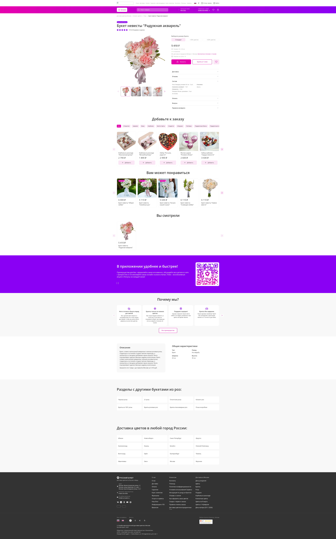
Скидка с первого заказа (177, 502)
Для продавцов (160, 3)
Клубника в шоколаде (203, 496)
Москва (172, 461)
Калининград (122, 446)
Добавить (128, 162)
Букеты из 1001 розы (125, 407)
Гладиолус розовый (178, 87)
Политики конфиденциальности (180, 487)
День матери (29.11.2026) (204, 507)
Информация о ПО (158, 504)
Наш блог (155, 502)
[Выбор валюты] (199, 3)
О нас (137, 3)
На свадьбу (196, 352)
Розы (197, 490)
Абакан (120, 438)
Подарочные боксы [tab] (201, 126)
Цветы (198, 484)
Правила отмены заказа (177, 504)
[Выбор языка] (195, 3)
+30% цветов (194, 40)
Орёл (146, 454)
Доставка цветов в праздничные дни (180, 508)
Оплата (148, 3)
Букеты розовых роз (151, 407)
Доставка (142, 3)
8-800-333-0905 (123, 493)
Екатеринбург (174, 454)
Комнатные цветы (202, 499)
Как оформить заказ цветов (178, 499)
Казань (146, 446)
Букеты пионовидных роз (178, 407)
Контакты (177, 3)
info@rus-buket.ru (124, 498)
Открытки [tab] (126, 126)
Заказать (183, 62)
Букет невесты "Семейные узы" (144, 193)
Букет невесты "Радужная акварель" (125, 245)
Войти (217, 3)
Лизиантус (175, 89)
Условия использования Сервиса (180, 490)
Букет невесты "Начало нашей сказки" (168, 193)
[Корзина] (218, 10)
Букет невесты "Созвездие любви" (187, 202)
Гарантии (153, 3)
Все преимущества (168, 330)
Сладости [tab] (171, 126)
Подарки (199, 493)
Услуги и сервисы (158, 499)
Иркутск (198, 438)
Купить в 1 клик (202, 62)
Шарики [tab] (135, 126)
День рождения (201, 481)
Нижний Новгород (202, 446)
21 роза (146, 400)
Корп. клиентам (170, 3)
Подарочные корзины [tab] (216, 126)
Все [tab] (119, 126)
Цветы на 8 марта (201, 502)
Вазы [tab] (142, 126)
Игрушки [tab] (180, 126)
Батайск (172, 446)
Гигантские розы (175, 400)
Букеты (198, 487)
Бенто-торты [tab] (161, 126)
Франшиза (155, 496)
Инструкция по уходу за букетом (180, 493)
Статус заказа (207, 3)
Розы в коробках (201, 407)
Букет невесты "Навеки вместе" (209, 202)
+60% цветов (211, 40)
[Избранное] (213, 10)
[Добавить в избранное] (216, 61)
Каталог (123, 10)
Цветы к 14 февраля (202, 504)
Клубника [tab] (151, 126)
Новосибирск (148, 438)
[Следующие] (164, 91)
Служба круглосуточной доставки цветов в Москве (134, 525)
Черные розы (122, 400)
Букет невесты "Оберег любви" (126, 193)
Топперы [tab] (189, 126)
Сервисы (189, 3)
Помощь (183, 3)
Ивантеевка (122, 461)
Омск (146, 461)
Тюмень (198, 454)
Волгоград (121, 454)
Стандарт (178, 40)
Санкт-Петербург (175, 438)
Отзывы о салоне (175, 496)
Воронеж (199, 461)
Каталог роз (200, 400)
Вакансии (155, 507)
